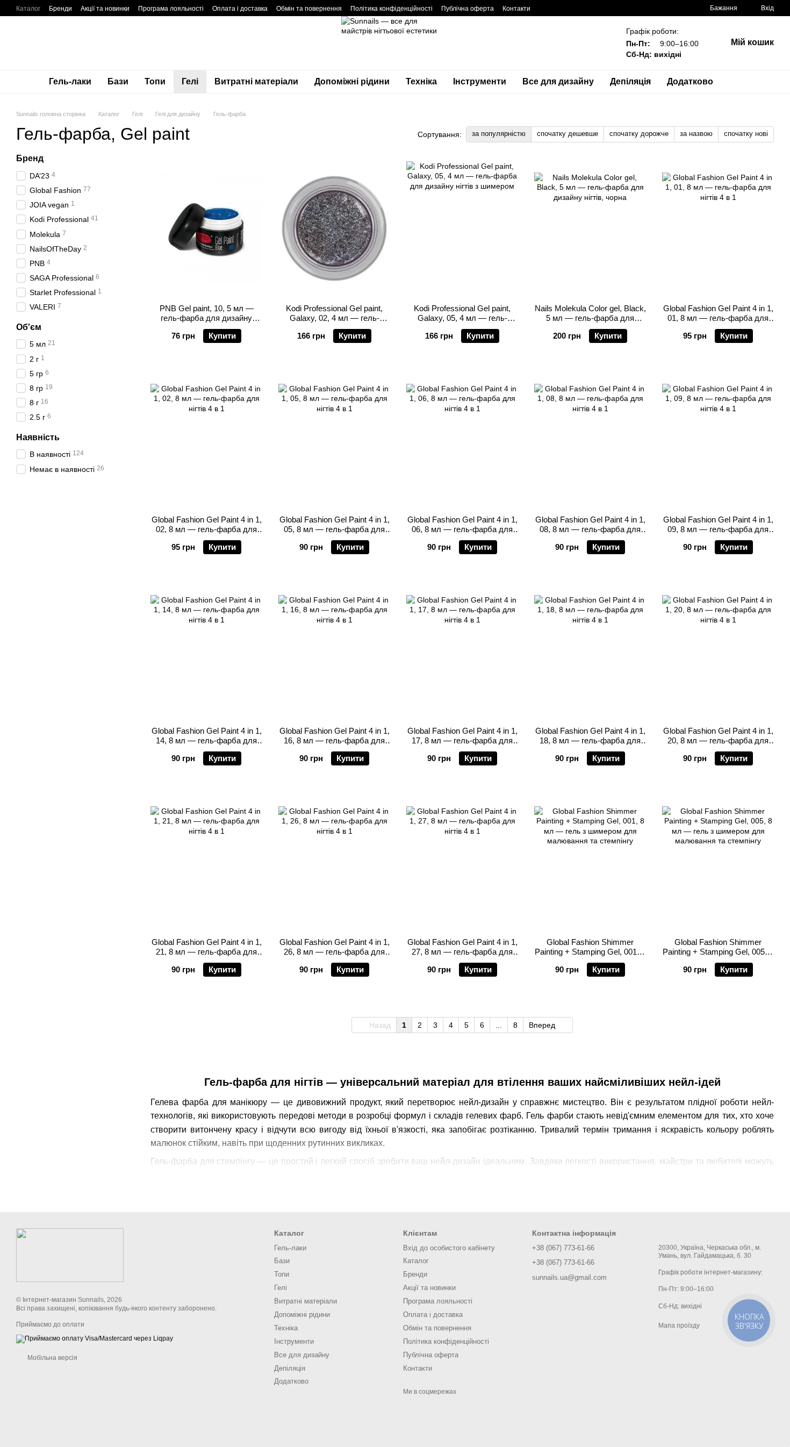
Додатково (690, 81)
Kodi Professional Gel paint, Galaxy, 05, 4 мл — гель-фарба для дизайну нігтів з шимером (462, 323)
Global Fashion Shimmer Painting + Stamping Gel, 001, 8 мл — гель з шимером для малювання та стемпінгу (590, 956)
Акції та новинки (105, 8)
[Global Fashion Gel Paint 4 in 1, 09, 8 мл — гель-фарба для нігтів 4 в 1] (718, 440)
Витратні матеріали (256, 81)
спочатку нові (746, 134)
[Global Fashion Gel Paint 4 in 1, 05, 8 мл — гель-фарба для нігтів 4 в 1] (334, 440)
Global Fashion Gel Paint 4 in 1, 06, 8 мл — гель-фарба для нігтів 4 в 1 (462, 529)
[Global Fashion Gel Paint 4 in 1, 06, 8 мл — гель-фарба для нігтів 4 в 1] (462, 440)
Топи (155, 81)
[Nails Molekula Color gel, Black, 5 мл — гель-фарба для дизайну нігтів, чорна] (590, 228)
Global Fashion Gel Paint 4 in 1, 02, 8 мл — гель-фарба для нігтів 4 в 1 (207, 529)
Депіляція (630, 81)
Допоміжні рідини (352, 81)
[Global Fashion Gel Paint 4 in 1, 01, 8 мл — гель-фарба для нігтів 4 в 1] (718, 228)
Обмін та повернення (309, 8)
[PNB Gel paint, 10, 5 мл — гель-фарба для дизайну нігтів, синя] (206, 228)
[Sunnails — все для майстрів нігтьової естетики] (70, 1254)
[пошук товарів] (740, 81)
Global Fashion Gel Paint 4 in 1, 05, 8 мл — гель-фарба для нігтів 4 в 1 (334, 529)
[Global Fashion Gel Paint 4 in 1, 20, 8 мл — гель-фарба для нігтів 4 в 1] (718, 651)
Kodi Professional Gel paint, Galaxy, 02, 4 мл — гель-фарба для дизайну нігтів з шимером (334, 323)
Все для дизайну (558, 81)
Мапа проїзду (679, 1325)
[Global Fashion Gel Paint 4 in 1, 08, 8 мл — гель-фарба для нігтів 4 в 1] (590, 440)
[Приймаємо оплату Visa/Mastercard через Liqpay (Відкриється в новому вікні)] (94, 1338)
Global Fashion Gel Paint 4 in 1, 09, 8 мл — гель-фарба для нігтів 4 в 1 (718, 529)
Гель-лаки (70, 81)
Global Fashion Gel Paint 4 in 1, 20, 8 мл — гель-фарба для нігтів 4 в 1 (718, 740)
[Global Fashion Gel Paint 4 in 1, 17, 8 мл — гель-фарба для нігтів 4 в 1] (462, 651)
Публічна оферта (467, 8)
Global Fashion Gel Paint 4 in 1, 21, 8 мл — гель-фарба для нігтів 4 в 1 (207, 951)
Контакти (516, 8)
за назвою (696, 134)
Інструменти (479, 81)
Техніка (421, 81)
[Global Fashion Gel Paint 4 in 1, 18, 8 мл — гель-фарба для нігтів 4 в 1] (590, 651)
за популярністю (499, 134)
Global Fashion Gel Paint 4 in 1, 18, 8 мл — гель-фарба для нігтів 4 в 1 (590, 740)
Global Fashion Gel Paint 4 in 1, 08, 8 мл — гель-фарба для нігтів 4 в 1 (590, 529)
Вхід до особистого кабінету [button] (449, 1248)
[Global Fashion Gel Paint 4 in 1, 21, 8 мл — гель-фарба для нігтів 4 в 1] (206, 862)
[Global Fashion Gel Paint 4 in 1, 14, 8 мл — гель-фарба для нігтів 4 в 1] (206, 651)
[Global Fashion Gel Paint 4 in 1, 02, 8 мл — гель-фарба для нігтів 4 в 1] (206, 440)
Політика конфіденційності (391, 8)
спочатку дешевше (567, 134)
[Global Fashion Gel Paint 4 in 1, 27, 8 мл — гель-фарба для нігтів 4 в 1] (462, 862)
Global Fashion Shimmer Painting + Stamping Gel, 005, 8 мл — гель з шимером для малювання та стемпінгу (718, 956)
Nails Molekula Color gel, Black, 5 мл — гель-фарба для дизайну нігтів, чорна (590, 318)
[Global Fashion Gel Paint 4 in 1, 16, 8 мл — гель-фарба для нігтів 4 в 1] (334, 651)
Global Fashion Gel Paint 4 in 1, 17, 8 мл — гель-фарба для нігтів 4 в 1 (462, 740)
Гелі (190, 81)
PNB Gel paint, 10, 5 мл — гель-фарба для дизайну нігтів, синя (207, 318)
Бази (117, 81)
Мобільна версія (51, 1358)
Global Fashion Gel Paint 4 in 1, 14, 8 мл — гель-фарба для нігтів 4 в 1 (207, 740)
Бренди (60, 8)
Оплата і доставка (240, 8)
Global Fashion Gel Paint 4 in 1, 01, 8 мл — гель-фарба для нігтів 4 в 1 (718, 318)
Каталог (28, 8)
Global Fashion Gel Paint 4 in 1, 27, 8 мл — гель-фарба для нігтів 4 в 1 (462, 951)
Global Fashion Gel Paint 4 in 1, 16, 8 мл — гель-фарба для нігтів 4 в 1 (334, 740)
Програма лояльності (171, 8)
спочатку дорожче (639, 134)
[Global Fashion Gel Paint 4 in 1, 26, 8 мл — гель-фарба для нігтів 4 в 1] (334, 862)
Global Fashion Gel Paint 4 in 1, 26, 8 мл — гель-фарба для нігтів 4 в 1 (334, 951)
